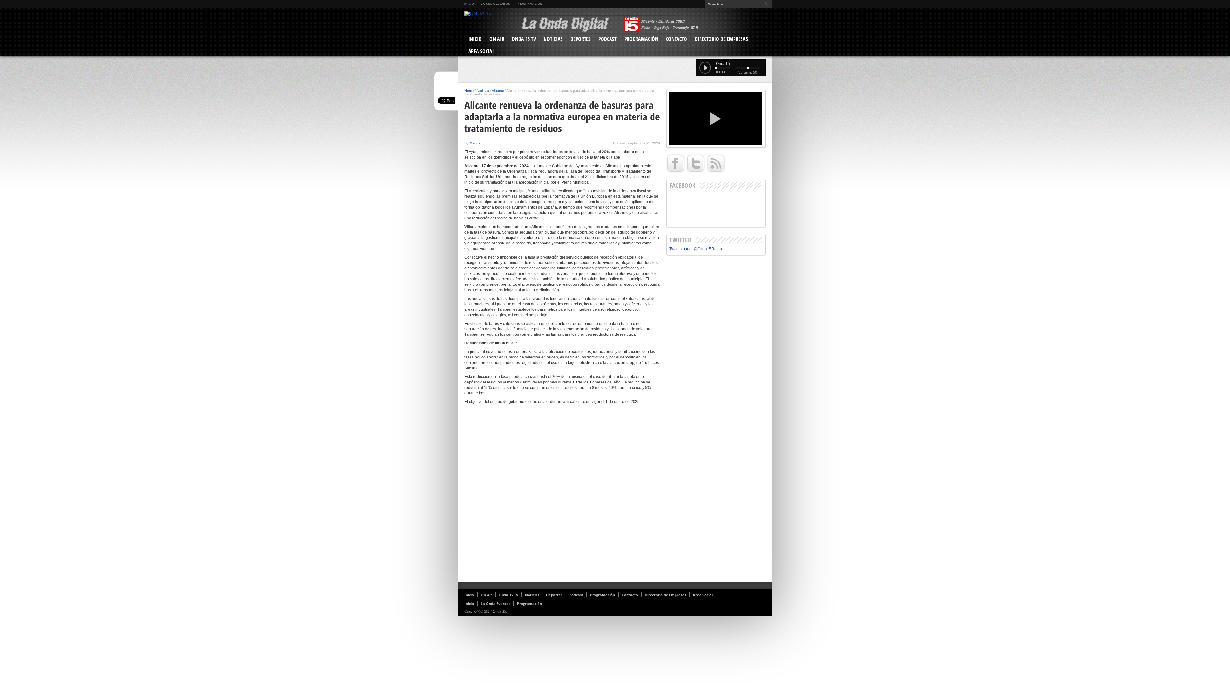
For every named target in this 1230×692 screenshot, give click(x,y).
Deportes (580, 39)
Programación (529, 3)
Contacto (676, 39)
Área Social (481, 51)
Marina (475, 143)
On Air (496, 39)
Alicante (498, 91)
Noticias (553, 39)
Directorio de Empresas (721, 39)
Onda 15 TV (524, 39)
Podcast (607, 39)
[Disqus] (562, 496)
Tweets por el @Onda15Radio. (696, 249)
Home (469, 91)
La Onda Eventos (495, 3)
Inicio (469, 3)
